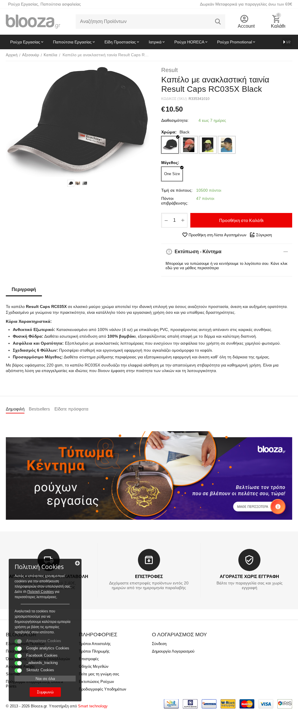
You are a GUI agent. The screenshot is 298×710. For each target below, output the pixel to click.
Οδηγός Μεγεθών (94, 666)
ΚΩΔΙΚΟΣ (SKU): (174, 99)
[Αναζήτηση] (218, 21)
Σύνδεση (159, 644)
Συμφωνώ (45, 692)
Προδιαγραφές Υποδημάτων (102, 689)
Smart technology (93, 706)
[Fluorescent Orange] (189, 145)
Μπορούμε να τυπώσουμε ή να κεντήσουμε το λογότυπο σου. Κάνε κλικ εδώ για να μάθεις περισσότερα (227, 265)
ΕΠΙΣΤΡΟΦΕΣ (149, 576)
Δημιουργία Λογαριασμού (173, 651)
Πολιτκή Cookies (40, 592)
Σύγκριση (264, 235)
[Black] (170, 145)
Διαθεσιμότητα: (175, 120)
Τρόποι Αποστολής (95, 644)
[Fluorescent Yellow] (208, 145)
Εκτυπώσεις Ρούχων (96, 681)
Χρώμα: (169, 132)
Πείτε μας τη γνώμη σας (99, 674)
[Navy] (226, 145)
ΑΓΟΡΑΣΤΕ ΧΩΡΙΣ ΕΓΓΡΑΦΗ (249, 576)
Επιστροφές (89, 659)
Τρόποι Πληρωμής (94, 651)
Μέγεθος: (170, 162)
